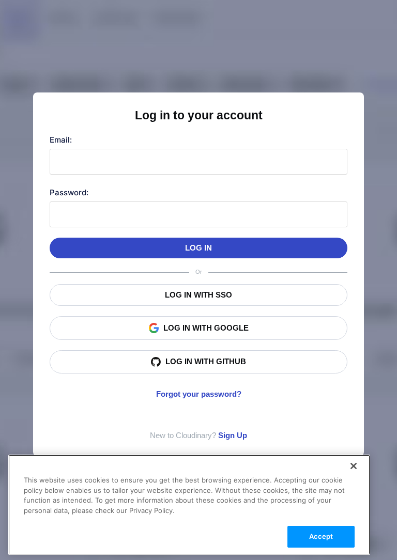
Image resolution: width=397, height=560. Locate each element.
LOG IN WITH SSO (198, 294)
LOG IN (198, 247)
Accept (321, 536)
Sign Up (232, 435)
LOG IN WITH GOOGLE (206, 327)
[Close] (353, 466)
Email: (61, 140)
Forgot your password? (198, 394)
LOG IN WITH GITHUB (205, 361)
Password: (69, 192)
